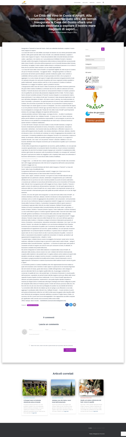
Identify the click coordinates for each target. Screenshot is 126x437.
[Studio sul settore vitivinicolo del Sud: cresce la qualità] (91, 387)
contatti (99, 2)
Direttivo (92, 2)
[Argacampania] (24, 2)
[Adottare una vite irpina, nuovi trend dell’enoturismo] (63, 387)
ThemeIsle (102, 433)
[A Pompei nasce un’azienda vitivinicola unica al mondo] (35, 387)
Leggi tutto (34, 412)
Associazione (77, 2)
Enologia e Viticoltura (33, 305)
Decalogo (85, 2)
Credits (90, 428)
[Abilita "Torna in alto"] (123, 434)
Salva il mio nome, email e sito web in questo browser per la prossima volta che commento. (52, 345)
